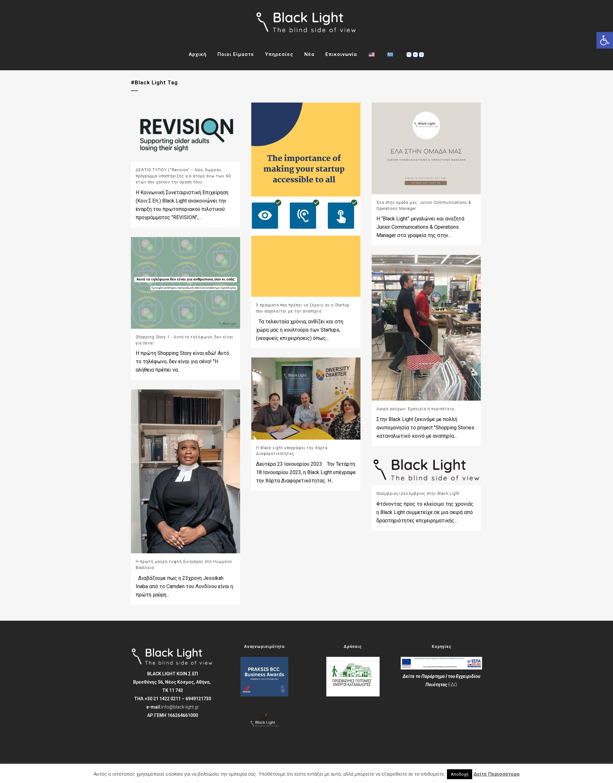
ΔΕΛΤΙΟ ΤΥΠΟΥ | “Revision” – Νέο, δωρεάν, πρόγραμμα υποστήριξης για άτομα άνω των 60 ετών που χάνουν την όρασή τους (183, 176)
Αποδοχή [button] (459, 774)
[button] (604, 40)
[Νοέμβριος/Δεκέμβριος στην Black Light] (426, 470)
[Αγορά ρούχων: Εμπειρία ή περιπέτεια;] (426, 328)
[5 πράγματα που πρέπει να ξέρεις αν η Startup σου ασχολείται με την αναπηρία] (305, 200)
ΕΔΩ (452, 684)
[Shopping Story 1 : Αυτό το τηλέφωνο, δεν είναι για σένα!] (185, 283)
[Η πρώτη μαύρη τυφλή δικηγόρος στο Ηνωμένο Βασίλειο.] (185, 471)
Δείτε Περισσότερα (496, 774)
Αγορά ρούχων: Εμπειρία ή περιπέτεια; (415, 409)
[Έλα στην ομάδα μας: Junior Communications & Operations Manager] (426, 148)
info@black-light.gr (180, 707)
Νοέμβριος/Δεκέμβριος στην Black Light (418, 493)
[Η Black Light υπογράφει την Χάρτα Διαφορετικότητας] (305, 398)
